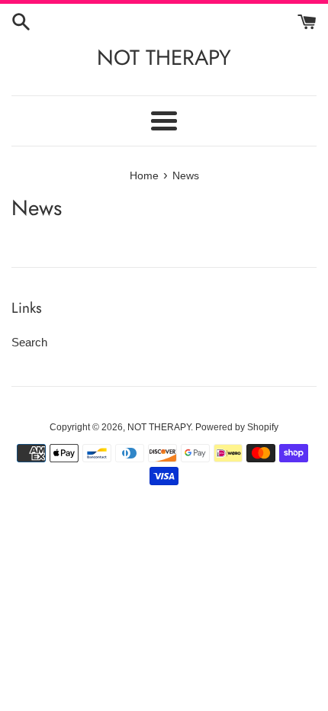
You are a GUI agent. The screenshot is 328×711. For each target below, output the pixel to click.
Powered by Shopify (236, 427)
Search (29, 342)
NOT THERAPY (164, 57)
